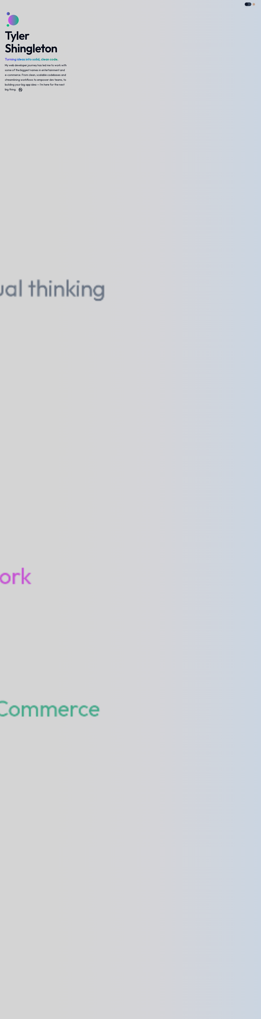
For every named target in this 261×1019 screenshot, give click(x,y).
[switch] (248, 4)
